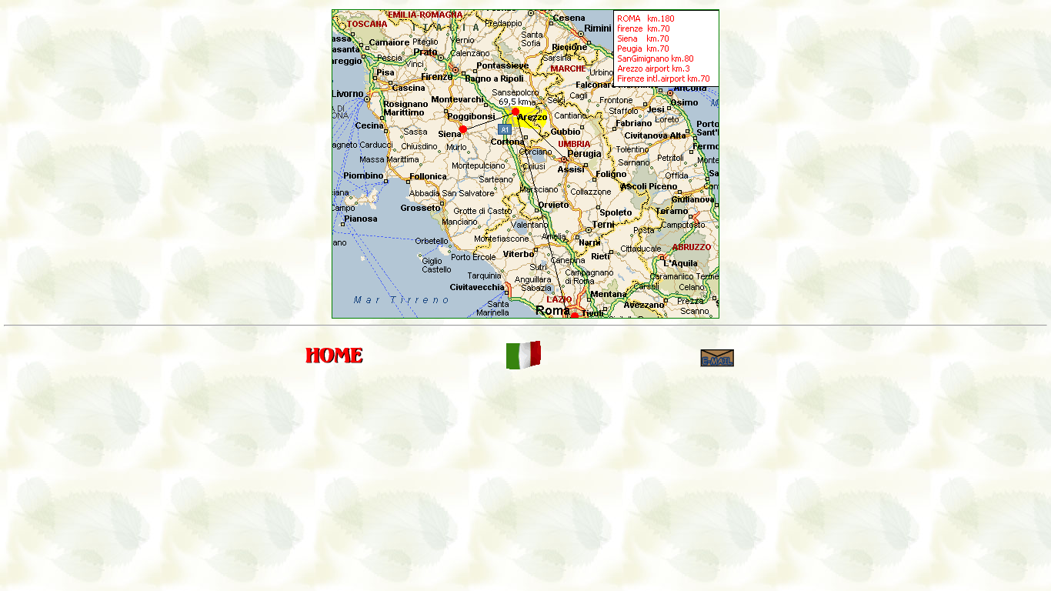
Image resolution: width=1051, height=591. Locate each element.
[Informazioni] (717, 365)
